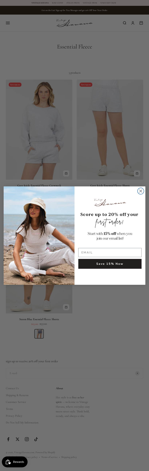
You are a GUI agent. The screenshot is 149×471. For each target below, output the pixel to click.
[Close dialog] (141, 191)
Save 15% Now (110, 264)
